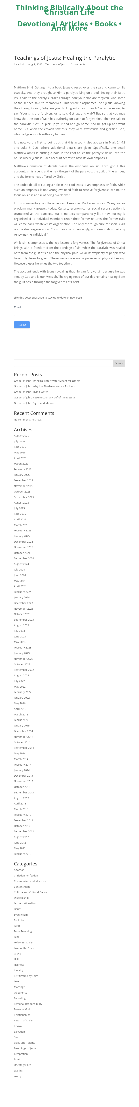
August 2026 (21, 436)
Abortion (19, 870)
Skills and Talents (24, 1042)
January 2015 (22, 725)
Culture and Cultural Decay (30, 892)
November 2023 (23, 608)
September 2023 (24, 619)
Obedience (20, 992)
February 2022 (22, 692)
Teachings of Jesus (56, 64)
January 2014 (22, 770)
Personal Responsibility (28, 1003)
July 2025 (19, 508)
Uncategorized (22, 1065)
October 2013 (22, 787)
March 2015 (21, 714)
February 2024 (22, 591)
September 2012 (24, 831)
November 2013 (23, 781)
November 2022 (23, 658)
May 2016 (20, 703)
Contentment (22, 886)
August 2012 (21, 837)
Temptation (21, 1054)
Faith (17, 925)
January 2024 (22, 597)
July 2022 (19, 681)
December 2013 (23, 775)
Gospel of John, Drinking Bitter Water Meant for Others (47, 381)
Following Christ (23, 942)
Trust (17, 1059)
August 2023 (21, 625)
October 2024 (22, 553)
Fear (16, 937)
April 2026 (20, 458)
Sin (16, 1037)
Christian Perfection (26, 875)
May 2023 (20, 642)
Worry (17, 1076)
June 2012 (20, 842)
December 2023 (23, 603)
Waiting (18, 1070)
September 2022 (24, 669)
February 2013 (22, 814)
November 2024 (23, 547)
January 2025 (22, 536)
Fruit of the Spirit (24, 948)
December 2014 (23, 731)
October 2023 (22, 614)
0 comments (78, 64)
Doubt (17, 909)
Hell (16, 959)
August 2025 (21, 502)
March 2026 (21, 463)
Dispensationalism (25, 903)
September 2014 (24, 747)
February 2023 (22, 647)
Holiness (19, 964)
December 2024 (23, 541)
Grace (17, 953)
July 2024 (19, 569)
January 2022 (22, 697)
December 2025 (23, 480)
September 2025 (24, 497)
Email (17, 307)
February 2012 (22, 853)
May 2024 (20, 580)
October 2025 (22, 491)
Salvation (19, 1031)
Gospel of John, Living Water (31, 392)
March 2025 (21, 525)
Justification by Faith (26, 976)
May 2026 (20, 452)
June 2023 (20, 636)
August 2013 (21, 798)
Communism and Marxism (30, 881)
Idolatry (18, 970)
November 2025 (23, 486)
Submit (22, 324)
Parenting (20, 998)
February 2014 (22, 764)
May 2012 (20, 848)
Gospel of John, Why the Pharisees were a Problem (44, 386)
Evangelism (21, 914)
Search (119, 363)
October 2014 (22, 742)
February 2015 (22, 720)
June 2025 (20, 514)
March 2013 (21, 809)
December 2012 (23, 820)
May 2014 (20, 753)
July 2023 (19, 631)
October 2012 (22, 826)
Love (16, 981)
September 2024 (24, 558)
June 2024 (20, 575)
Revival (18, 1026)
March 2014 (21, 759)
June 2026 (20, 447)
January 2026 (22, 474)
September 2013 (24, 792)
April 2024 (20, 586)
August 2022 (21, 675)
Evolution (19, 920)
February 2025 (22, 530)
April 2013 (20, 803)
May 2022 (20, 686)
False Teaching (23, 931)
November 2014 (23, 736)
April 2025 (20, 519)
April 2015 (20, 709)
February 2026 (22, 469)
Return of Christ (23, 1020)
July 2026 (19, 441)
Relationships (22, 1015)
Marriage (19, 987)
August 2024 (21, 564)
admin (21, 64)
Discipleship (21, 897)
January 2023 (22, 653)
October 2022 (22, 664)
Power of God (22, 1009)
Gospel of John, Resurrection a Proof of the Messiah (45, 397)
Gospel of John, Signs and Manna (34, 403)
